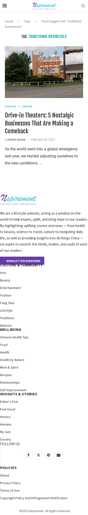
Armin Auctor (17, 139)
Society (5, 439)
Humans (5, 424)
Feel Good (7, 409)
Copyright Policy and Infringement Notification (33, 498)
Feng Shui (7, 303)
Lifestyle (6, 310)
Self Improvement (13, 390)
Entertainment (10, 287)
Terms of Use (10, 490)
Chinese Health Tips (14, 337)
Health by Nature (12, 359)
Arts (3, 272)
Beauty (5, 280)
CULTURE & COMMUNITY (21, 265)
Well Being (10, 329)
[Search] (83, 6)
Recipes (6, 375)
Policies (8, 468)
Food (4, 344)
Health (4, 352)
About (4, 475)
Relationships (10, 382)
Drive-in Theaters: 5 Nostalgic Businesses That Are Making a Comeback (39, 123)
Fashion (5, 295)
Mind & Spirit (9, 367)
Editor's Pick (9, 401)
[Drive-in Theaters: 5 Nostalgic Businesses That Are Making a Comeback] (44, 72)
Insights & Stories (18, 394)
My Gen (5, 432)
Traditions (7, 318)
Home (9, 21)
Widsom (6, 325)
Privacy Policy (10, 483)
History (5, 416)
